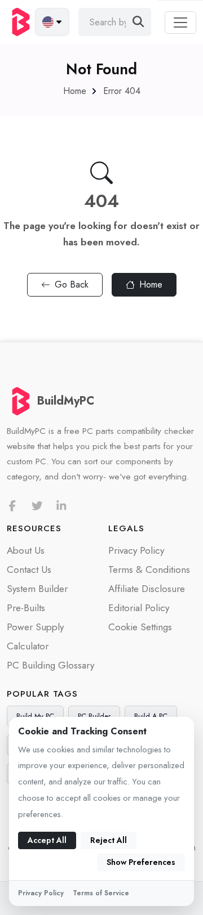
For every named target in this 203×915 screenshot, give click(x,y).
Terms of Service (101, 893)
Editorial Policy (138, 608)
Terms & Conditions (149, 569)
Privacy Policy (136, 550)
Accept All (47, 840)
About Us (26, 550)
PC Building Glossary (50, 665)
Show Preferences (141, 862)
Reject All (108, 840)
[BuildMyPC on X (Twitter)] (37, 506)
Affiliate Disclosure (146, 588)
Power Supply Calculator (35, 636)
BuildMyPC (65, 401)
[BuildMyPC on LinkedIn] (61, 506)
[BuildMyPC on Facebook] (12, 506)
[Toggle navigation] (180, 22)
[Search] (138, 22)
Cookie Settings (140, 627)
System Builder (37, 588)
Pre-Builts (26, 608)
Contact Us (29, 569)
